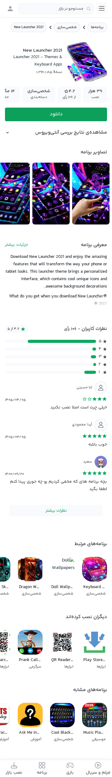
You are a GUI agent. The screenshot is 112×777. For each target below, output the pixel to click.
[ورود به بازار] (10, 8)
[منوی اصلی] (101, 8)
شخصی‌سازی (67, 27)
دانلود (56, 114)
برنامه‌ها (97, 27)
